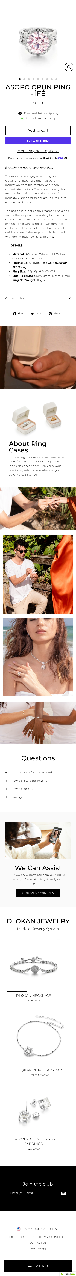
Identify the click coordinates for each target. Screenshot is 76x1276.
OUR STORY (27, 1237)
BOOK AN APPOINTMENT (38, 893)
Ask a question (15, 298)
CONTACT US (38, 1242)
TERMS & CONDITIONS (53, 1237)
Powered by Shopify (38, 1249)
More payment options (38, 151)
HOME (12, 1237)
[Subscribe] (63, 1193)
